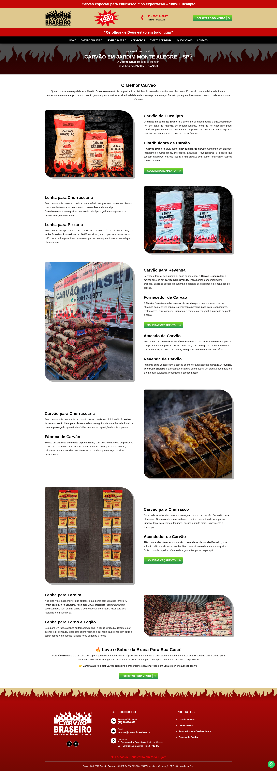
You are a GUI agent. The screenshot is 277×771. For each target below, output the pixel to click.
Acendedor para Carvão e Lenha (195, 731)
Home (72, 40)
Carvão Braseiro (91, 40)
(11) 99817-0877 (126, 722)
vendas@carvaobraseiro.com (134, 732)
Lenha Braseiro (116, 40)
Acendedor (138, 40)
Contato (202, 40)
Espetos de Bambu (161, 40)
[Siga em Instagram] (76, 744)
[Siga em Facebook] (69, 744)
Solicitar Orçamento (211, 18)
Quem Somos (184, 40)
